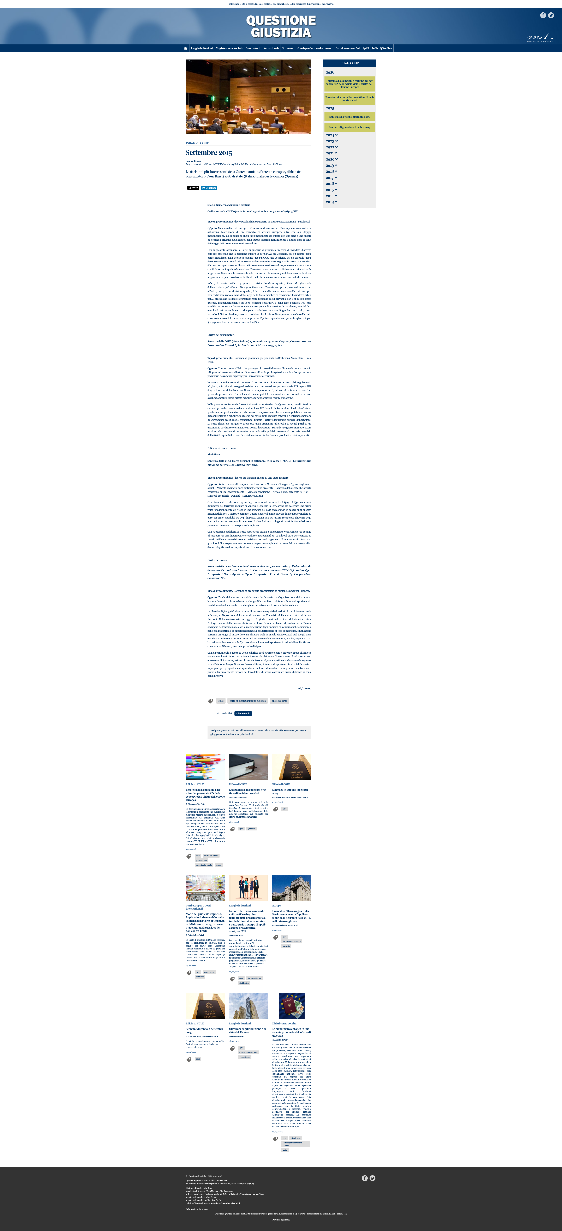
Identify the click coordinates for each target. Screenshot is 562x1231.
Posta (195, 187)
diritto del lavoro (211, 855)
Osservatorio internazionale (262, 48)
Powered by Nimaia (281, 1219)
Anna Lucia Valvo (281, 1040)
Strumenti (288, 48)
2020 (330, 159)
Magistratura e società (229, 48)
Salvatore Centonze (282, 797)
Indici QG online (382, 48)
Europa (276, 905)
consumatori (209, 972)
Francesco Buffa (195, 1036)
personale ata (201, 860)
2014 (330, 195)
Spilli (366, 48)
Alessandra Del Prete (196, 804)
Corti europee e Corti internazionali (198, 907)
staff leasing (244, 983)
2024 (330, 134)
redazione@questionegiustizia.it (225, 1203)
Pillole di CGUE (195, 784)
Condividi (211, 187)
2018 (330, 171)
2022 (330, 147)
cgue (220, 700)
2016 (330, 183)
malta (285, 1150)
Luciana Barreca (237, 1036)
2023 (330, 140)
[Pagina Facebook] (543, 15)
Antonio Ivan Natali (239, 797)
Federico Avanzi (237, 935)
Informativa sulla (197, 1209)
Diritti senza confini (348, 48)
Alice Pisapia (195, 161)
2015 (330, 189)
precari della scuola (204, 865)
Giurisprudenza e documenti (315, 48)
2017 (330, 177)
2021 (330, 153)
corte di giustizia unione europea (247, 700)
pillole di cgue (279, 700)
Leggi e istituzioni (202, 48)
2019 (330, 165)
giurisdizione (244, 1057)
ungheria (286, 946)
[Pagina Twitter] (551, 15)
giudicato (251, 828)
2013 (330, 201)
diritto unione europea (292, 941)
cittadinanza (295, 1138)
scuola (218, 865)
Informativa (328, 3)
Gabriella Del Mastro (299, 797)
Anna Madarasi (280, 925)
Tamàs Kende (293, 925)
